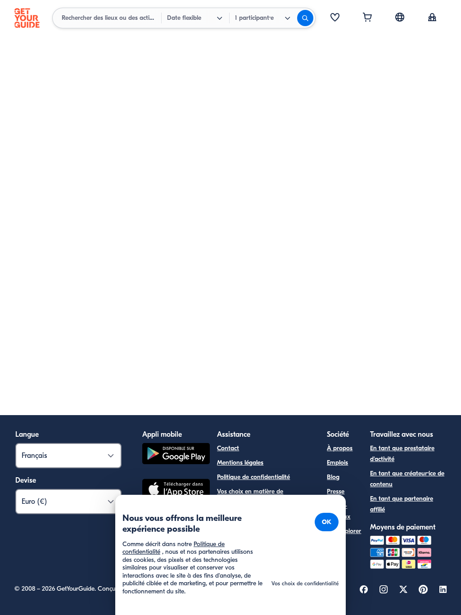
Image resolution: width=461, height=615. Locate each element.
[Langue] (400, 17)
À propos (340, 448)
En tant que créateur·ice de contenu (407, 479)
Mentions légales (240, 462)
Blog (333, 477)
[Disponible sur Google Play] (176, 455)
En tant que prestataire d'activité (402, 453)
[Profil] (432, 18)
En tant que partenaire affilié (401, 504)
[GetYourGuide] (27, 18)
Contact (228, 448)
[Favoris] (335, 18)
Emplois (337, 462)
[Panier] (367, 18)
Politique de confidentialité (253, 477)
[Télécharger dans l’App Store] (176, 490)
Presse (335, 491)
